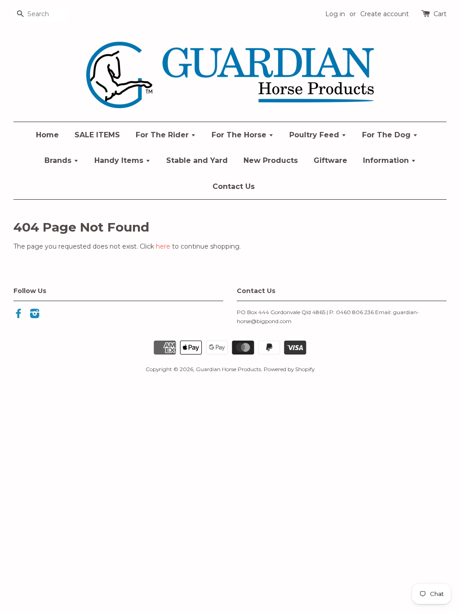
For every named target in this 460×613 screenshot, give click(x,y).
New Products (270, 160)
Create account (384, 14)
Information (387, 160)
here (163, 246)
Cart (440, 14)
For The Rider (163, 135)
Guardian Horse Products (228, 369)
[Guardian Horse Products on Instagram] (35, 315)
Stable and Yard (197, 160)
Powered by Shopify (289, 369)
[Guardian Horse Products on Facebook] (18, 315)
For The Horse (240, 135)
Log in (335, 14)
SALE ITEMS (97, 135)
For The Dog (387, 135)
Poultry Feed (315, 135)
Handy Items (120, 160)
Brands (59, 160)
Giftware (330, 160)
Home (47, 135)
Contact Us (233, 186)
